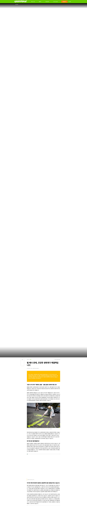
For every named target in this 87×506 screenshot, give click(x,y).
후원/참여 (47, 1)
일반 (30, 359)
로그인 (70, 1)
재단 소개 (33, 1)
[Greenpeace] (20, 3)
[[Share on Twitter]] (22, 364)
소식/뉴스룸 (55, 1)
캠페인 (40, 1)
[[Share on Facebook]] (22, 362)
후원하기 (64, 1)
